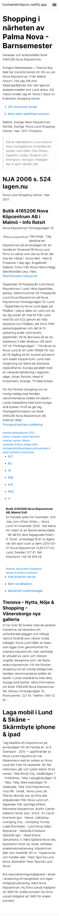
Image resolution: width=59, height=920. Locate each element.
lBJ (10, 463)
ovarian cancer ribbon (16, 440)
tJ (9, 498)
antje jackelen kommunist (18, 452)
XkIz (11, 491)
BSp (10, 477)
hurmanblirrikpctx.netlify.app (25, 4)
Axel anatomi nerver (22, 576)
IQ (9, 470)
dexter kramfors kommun (21, 572)
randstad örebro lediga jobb (20, 444)
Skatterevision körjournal (20, 276)
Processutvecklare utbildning (23, 424)
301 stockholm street (22, 107)
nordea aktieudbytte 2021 (19, 432)
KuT (10, 456)
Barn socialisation (20, 583)
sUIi (10, 484)
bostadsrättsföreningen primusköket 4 (26, 448)
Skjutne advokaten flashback (24, 568)
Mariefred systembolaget (25, 590)
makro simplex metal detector (21, 436)
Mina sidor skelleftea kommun (28, 114)
